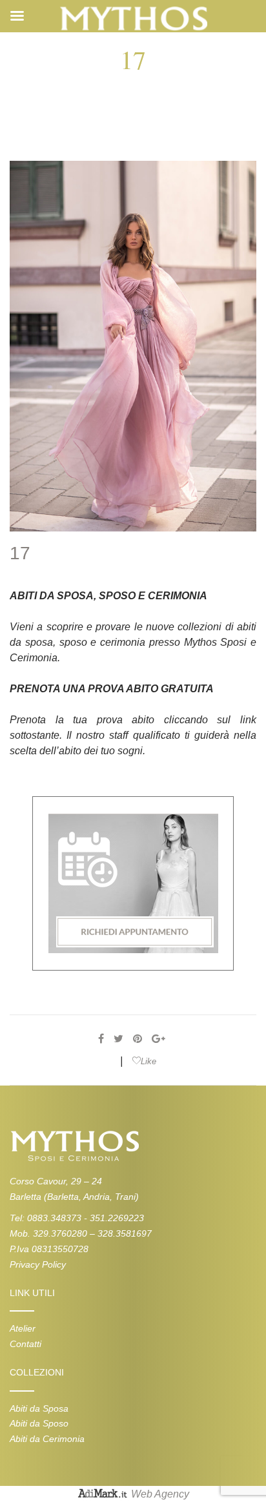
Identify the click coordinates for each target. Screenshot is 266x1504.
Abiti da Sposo (39, 1423)
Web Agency (160, 1494)
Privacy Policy (38, 1264)
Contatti (25, 1344)
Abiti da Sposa (39, 1408)
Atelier (23, 1328)
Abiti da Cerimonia (47, 1439)
